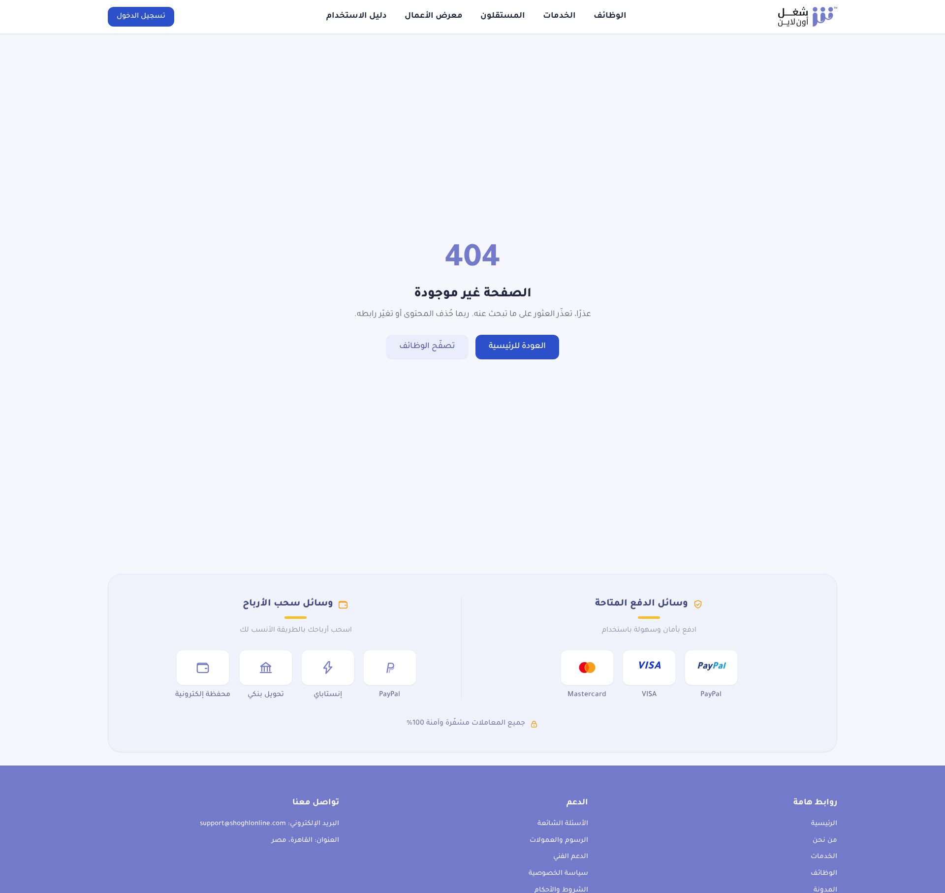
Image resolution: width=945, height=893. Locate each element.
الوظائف (610, 16)
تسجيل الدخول (141, 17)
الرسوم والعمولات (559, 840)
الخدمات (559, 16)
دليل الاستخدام (356, 16)
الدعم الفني (570, 857)
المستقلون (502, 16)
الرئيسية (824, 824)
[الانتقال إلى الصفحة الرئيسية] (807, 17)
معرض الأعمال (434, 16)
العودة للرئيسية (517, 346)
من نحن (825, 840)
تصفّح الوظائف (427, 346)
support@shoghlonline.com (243, 824)
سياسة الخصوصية (558, 873)
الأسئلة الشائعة (562, 824)
